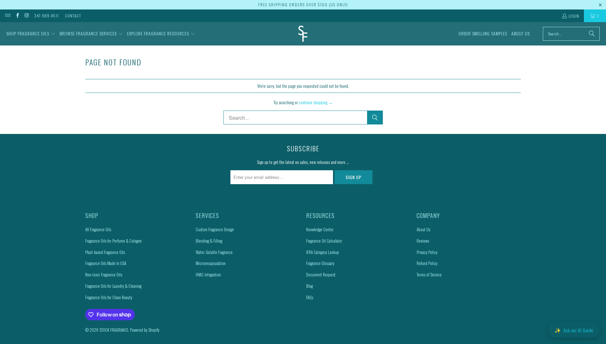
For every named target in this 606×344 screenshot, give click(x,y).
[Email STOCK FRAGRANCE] (7, 15)
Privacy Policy (427, 252)
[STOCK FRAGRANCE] (302, 33)
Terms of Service (429, 274)
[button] (31, 33)
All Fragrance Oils (98, 229)
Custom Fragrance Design (215, 229)
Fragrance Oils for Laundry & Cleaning (113, 286)
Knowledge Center (320, 229)
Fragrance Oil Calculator (324, 241)
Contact (73, 15)
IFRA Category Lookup (322, 252)
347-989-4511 (46, 15)
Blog (309, 286)
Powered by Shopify (144, 330)
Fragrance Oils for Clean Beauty (108, 297)
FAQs (309, 297)
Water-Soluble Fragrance (214, 252)
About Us (423, 229)
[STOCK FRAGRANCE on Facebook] (17, 15)
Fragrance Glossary (320, 263)
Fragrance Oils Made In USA (105, 263)
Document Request (321, 274)
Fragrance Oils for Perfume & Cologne (113, 241)
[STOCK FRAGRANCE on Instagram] (26, 15)
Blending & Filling (209, 241)
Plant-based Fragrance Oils (105, 252)
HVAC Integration (208, 274)
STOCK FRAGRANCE (113, 330)
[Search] (592, 34)
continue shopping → (316, 102)
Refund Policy (427, 263)
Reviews (423, 241)
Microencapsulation (211, 263)
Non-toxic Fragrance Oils (103, 274)
